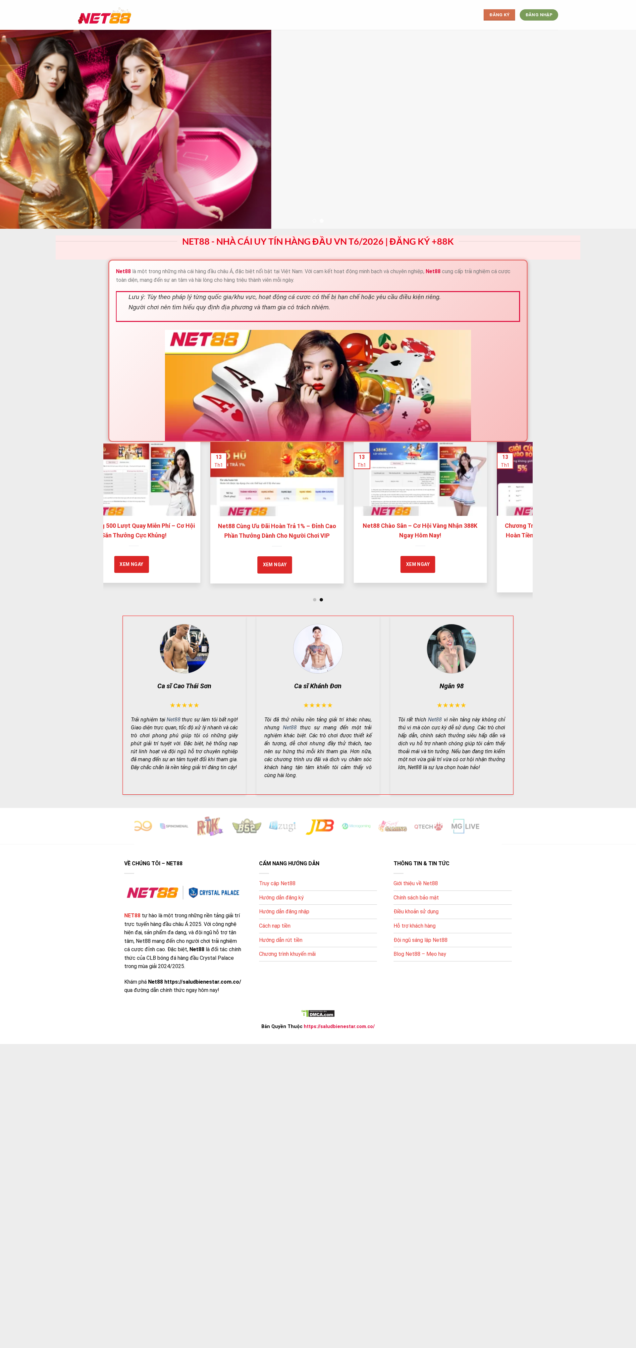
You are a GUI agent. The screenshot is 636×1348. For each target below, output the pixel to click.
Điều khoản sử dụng (416, 911)
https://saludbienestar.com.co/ (339, 1026)
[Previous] (120, 500)
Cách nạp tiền (275, 925)
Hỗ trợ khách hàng (415, 925)
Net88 (174, 719)
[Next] (516, 500)
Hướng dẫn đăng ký (281, 897)
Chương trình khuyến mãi (287, 954)
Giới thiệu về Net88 (416, 883)
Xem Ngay (191, 564)
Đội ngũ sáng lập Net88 (421, 940)
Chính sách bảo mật (416, 897)
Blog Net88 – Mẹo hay (420, 954)
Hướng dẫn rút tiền (280, 940)
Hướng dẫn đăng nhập (284, 911)
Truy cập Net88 (277, 883)
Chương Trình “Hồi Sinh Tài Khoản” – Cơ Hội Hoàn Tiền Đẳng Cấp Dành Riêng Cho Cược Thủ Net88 (337, 535)
